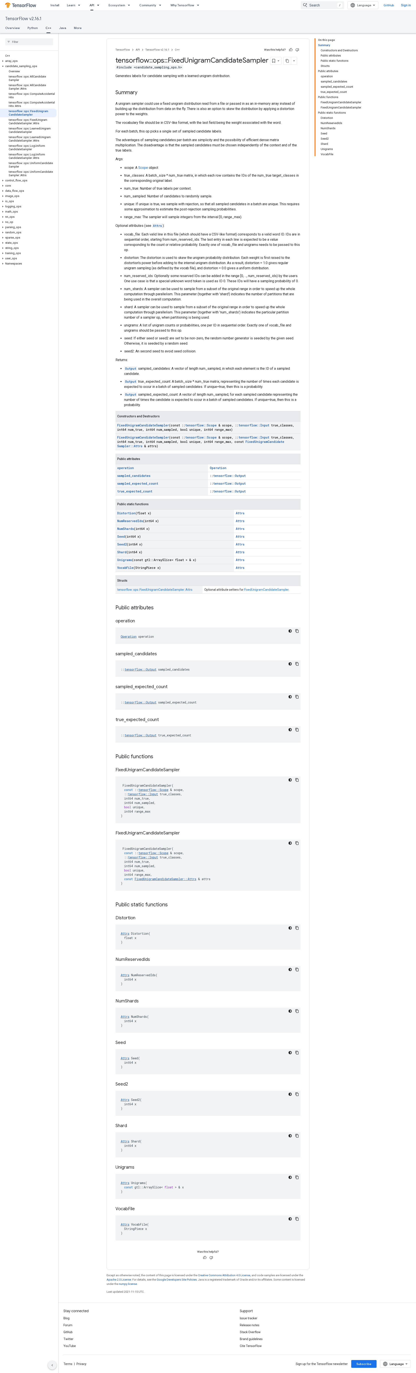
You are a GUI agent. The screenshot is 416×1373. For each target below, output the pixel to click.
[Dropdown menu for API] (99, 5)
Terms (67, 1364)
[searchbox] (29, 41)
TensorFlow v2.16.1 (23, 18)
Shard (122, 552)
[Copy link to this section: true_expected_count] (163, 720)
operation (125, 468)
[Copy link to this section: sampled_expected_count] (171, 687)
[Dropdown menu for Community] (161, 5)
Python (33, 28)
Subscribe (363, 1364)
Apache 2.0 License (119, 1279)
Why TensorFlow (182, 5)
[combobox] (322, 5)
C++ (48, 28)
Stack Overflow (250, 1332)
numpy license (128, 1284)
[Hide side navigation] (52, 1365)
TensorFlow (122, 49)
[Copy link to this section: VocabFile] (139, 1209)
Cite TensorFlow (251, 1346)
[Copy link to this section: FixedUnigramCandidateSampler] (184, 770)
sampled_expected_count (137, 483)
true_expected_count (134, 491)
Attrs (157, 226)
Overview (12, 28)
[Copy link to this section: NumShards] (143, 1001)
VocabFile (125, 568)
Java (62, 28)
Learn (71, 5)
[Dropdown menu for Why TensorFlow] (199, 5)
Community (147, 5)
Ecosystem (117, 5)
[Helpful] (291, 50)
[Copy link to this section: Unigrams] (138, 1167)
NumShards (125, 529)
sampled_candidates (133, 476)
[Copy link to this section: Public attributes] (158, 608)
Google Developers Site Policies (177, 1279)
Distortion (126, 513)
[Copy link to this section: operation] (139, 621)
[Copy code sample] (297, 631)
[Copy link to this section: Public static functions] (172, 905)
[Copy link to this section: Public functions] (157, 757)
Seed (121, 536)
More (78, 28)
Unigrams (124, 560)
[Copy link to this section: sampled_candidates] (161, 654)
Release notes (249, 1325)
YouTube (69, 1346)
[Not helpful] (297, 50)
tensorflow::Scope (201, 425)
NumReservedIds (130, 521)
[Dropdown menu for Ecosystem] (130, 5)
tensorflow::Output (229, 476)
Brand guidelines (251, 1339)
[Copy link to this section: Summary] (141, 92)
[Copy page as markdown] (287, 61)
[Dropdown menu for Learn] (80, 5)
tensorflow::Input (254, 425)
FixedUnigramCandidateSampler (143, 425)
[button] (28, 61)
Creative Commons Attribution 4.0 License (224, 1275)
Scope (143, 168)
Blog (66, 1318)
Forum (67, 1325)
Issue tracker (248, 1318)
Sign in (406, 5)
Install (54, 5)
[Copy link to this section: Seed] (130, 1042)
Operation (218, 468)
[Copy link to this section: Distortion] (139, 918)
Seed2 (122, 544)
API (91, 5)
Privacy (81, 1364)
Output (130, 368)
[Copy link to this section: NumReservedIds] (154, 959)
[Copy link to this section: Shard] (131, 1126)
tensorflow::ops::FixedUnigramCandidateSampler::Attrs (154, 589)
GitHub (389, 5)
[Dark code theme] (290, 631)
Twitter (68, 1339)
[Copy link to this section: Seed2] (132, 1084)
